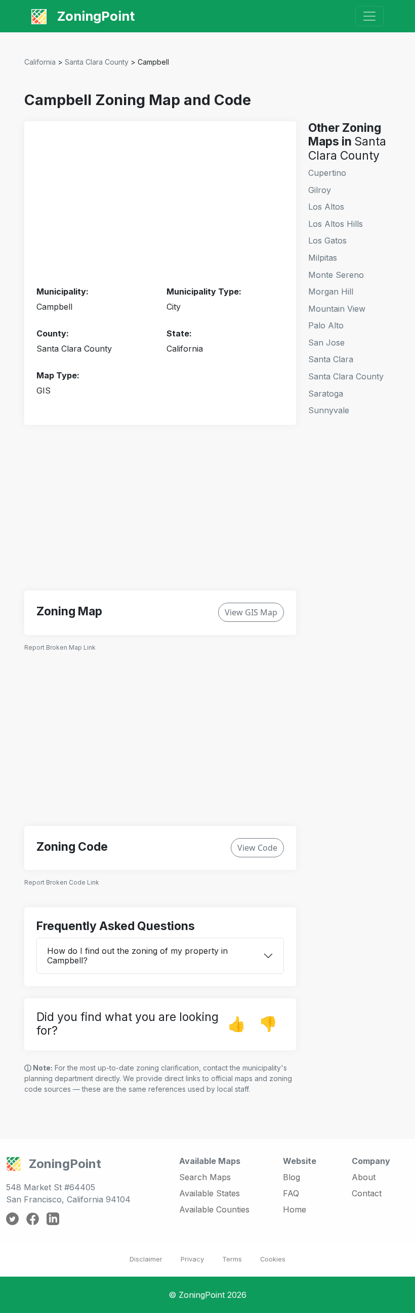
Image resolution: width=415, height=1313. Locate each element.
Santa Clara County (97, 62)
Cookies (272, 1259)
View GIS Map (251, 612)
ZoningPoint (94, 16)
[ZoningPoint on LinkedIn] (53, 1218)
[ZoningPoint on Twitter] (12, 1218)
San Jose (326, 342)
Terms (232, 1259)
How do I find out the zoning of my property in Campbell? (137, 955)
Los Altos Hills (335, 224)
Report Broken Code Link (61, 882)
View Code (257, 847)
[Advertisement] (160, 204)
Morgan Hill (330, 291)
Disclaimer (146, 1259)
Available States (209, 1193)
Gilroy (319, 190)
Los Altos (326, 207)
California (40, 62)
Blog (291, 1177)
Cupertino (327, 173)
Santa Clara (330, 359)
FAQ (291, 1193)
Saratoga (325, 393)
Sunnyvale (328, 410)
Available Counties (214, 1209)
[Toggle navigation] (369, 16)
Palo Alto (326, 325)
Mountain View (336, 309)
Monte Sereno (336, 275)
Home (294, 1209)
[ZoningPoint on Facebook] (32, 1218)
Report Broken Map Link (60, 647)
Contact (367, 1193)
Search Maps (205, 1177)
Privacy (192, 1259)
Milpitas (322, 258)
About (364, 1177)
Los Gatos (327, 240)
